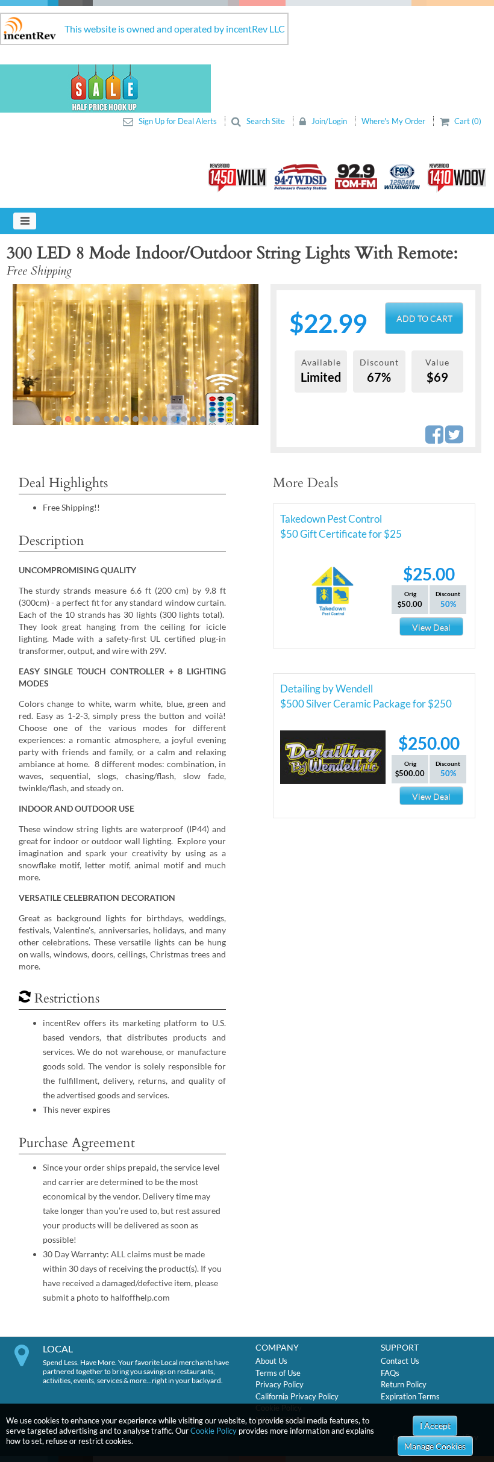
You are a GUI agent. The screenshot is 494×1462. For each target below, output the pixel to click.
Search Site (266, 121)
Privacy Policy (279, 1384)
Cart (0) (466, 121)
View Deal (431, 627)
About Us (271, 1361)
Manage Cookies (435, 1446)
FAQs (390, 1373)
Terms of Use (278, 1373)
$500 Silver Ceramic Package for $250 (366, 703)
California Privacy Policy (297, 1396)
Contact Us (400, 1361)
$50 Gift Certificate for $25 (341, 533)
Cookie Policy (214, 1431)
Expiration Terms (410, 1396)
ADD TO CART (424, 318)
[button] (31, 354)
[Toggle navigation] (24, 221)
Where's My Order (394, 121)
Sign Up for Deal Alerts (178, 121)
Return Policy (404, 1384)
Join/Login (329, 121)
